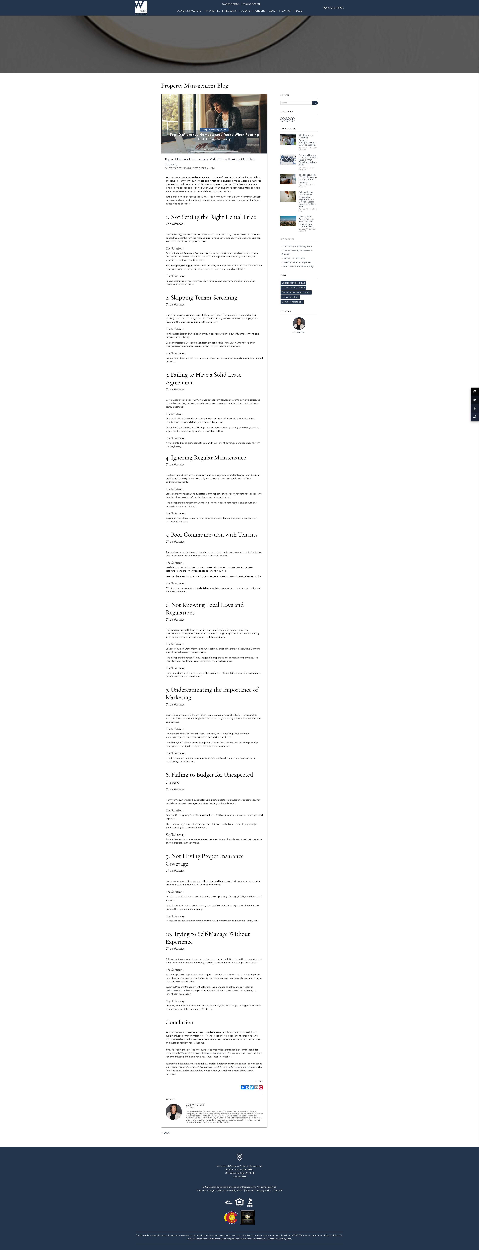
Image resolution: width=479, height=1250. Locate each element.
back (166, 1133)
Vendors (259, 11)
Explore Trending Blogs (294, 258)
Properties (213, 11)
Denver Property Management (297, 246)
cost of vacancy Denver (293, 287)
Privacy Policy (264, 1190)
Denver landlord (290, 297)
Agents (245, 11)
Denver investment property (296, 292)
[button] (475, 392)
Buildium (171, 990)
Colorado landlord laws (293, 283)
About (273, 11)
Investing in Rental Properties (297, 262)
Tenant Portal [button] (251, 4)
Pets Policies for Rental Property (298, 266)
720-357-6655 (333, 8)
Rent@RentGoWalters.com (253, 1239)
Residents (231, 11)
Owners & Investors (189, 11)
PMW (240, 1190)
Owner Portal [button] (231, 4)
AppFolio (184, 990)
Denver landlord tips (292, 302)
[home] (141, 7)
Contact (287, 11)
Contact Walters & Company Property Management (228, 1067)
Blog (299, 11)
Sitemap (250, 1190)
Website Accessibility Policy (279, 1239)
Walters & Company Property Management (203, 1053)
